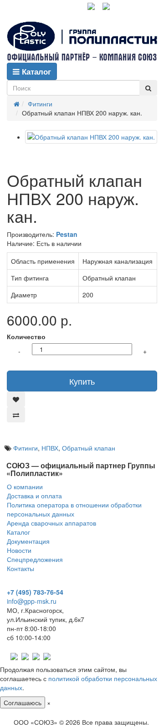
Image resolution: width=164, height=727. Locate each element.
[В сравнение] (16, 414)
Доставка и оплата (34, 495)
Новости (19, 550)
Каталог (35, 71)
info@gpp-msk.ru (31, 601)
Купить (82, 381)
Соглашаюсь (22, 702)
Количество (26, 336)
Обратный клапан (88, 447)
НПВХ (49, 447)
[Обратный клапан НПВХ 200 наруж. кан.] (91, 137)
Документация (28, 541)
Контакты (20, 568)
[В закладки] (16, 399)
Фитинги (25, 447)
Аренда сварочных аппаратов (51, 522)
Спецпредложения (35, 559)
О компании (25, 486)
